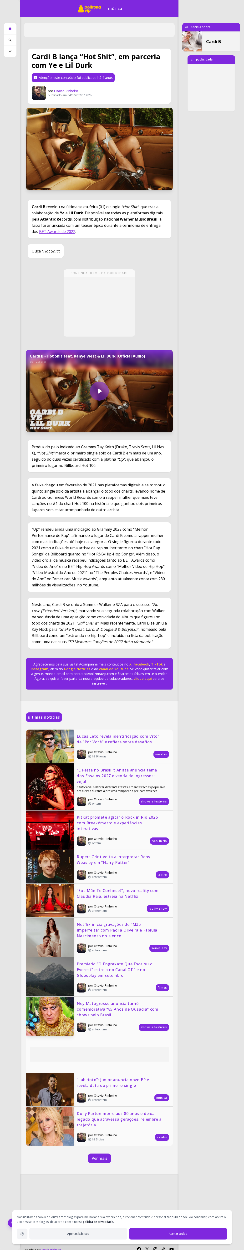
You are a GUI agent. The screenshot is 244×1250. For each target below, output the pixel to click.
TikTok (156, 664)
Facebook (141, 664)
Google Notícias (77, 669)
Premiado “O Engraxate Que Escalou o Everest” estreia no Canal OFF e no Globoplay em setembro (115, 969)
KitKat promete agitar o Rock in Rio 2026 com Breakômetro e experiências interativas (118, 823)
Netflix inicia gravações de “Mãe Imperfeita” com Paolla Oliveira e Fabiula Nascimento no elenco (117, 930)
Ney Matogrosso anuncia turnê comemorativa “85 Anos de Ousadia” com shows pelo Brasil (118, 1009)
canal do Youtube (113, 669)
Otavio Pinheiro (66, 91)
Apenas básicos (78, 1234)
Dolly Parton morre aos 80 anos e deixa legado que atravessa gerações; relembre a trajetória (120, 1119)
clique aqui (143, 678)
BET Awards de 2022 (57, 231)
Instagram (39, 669)
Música (115, 8)
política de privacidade (98, 1222)
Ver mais (99, 1158)
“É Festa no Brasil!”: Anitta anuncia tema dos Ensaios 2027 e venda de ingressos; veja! (117, 775)
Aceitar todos (178, 1234)
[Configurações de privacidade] (22, 1234)
